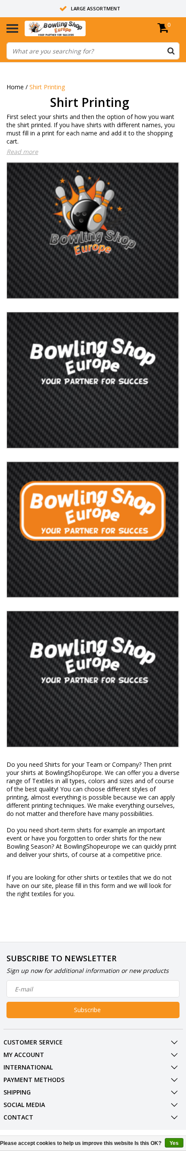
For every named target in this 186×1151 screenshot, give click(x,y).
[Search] (171, 51)
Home (15, 87)
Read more (22, 151)
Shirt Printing (47, 87)
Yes (174, 1143)
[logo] (68, 28)
